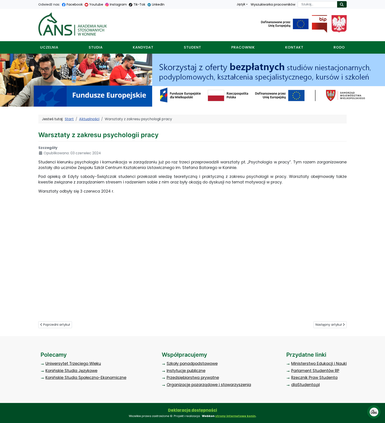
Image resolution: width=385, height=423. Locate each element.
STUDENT (192, 47)
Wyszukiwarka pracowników (273, 4)
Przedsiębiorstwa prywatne (193, 377)
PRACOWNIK (243, 47)
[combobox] (317, 4)
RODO (339, 47)
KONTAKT (294, 47)
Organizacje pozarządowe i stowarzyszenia (209, 384)
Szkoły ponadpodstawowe (192, 363)
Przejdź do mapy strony (3, 3)
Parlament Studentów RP (315, 370)
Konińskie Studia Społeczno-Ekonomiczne (85, 377)
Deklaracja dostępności (192, 410)
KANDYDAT (143, 47)
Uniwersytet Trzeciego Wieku (73, 363)
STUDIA (96, 47)
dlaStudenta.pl (305, 384)
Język (241, 4)
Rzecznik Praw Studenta (314, 377)
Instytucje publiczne (186, 370)
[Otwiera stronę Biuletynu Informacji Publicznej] (318, 24)
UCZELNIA (49, 47)
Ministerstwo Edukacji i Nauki (319, 363)
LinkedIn (158, 4)
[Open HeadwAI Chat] (374, 412)
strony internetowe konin (235, 416)
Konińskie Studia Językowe (71, 370)
